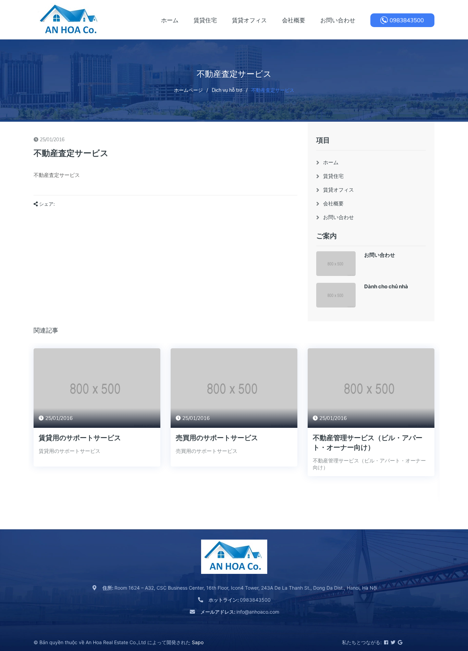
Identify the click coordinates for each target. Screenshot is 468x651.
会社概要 (333, 203)
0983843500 (407, 20)
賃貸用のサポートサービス (80, 437)
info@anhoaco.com (239, 612)
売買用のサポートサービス (217, 437)
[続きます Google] (399, 642)
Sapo (198, 642)
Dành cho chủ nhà (386, 286)
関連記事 (46, 330)
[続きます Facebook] (385, 642)
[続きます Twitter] (392, 642)
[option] (96, 412)
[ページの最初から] (445, 615)
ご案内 (326, 235)
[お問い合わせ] (336, 263)
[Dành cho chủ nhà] (336, 295)
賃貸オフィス (338, 189)
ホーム (330, 162)
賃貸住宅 (333, 176)
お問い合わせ (338, 217)
